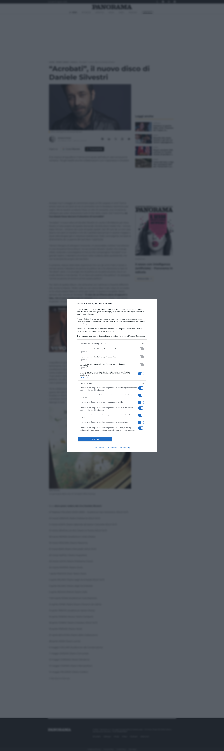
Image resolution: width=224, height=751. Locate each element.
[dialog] (112, 375)
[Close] (152, 303)
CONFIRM (95, 439)
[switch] (141, 348)
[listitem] (112, 343)
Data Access (112, 447)
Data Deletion (99, 447)
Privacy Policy (125, 447)
